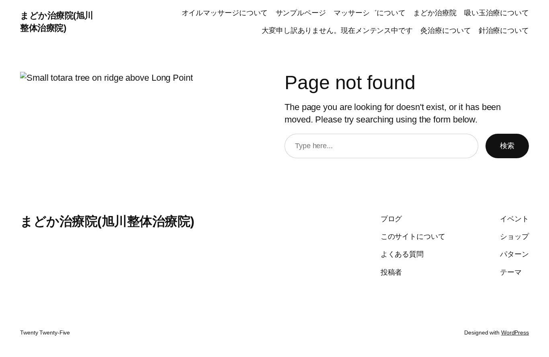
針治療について (504, 31)
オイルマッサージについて (225, 13)
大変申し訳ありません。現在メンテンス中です (337, 31)
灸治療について (445, 31)
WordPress (515, 332)
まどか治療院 (434, 13)
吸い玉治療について (496, 13)
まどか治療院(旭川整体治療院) (107, 221)
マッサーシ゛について (370, 13)
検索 (507, 146)
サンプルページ (301, 13)
